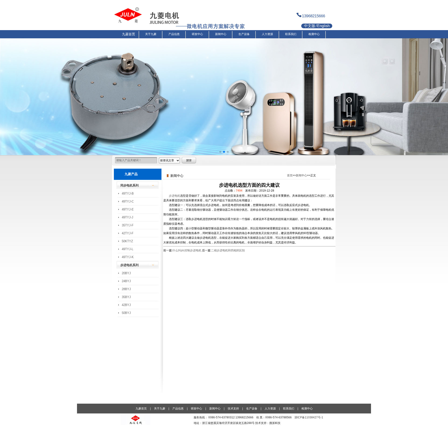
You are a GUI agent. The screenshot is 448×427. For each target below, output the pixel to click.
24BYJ (126, 281)
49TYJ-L (127, 249)
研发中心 (196, 408)
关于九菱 (159, 408)
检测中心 (307, 408)
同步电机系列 (129, 185)
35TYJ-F (127, 225)
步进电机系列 (129, 265)
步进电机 (174, 195)
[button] (220, 152)
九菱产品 (131, 174)
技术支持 (233, 408)
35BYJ (126, 297)
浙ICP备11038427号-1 (308, 417)
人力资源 (270, 408)
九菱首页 (141, 408)
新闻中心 (301, 175)
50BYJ (126, 313)
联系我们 (288, 408)
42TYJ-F (127, 233)
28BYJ (126, 289)
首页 (290, 175)
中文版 (309, 26)
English (323, 26)
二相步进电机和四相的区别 (228, 250)
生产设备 (251, 408)
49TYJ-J (127, 217)
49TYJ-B (128, 193)
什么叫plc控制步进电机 (186, 250)
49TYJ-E (128, 209)
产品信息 (178, 408)
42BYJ (126, 305)
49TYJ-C (128, 201)
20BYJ (126, 273)
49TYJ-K (128, 257)
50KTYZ (127, 241)
